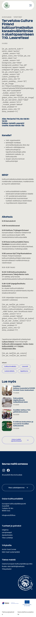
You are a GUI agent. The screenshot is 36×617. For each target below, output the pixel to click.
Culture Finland (8, 341)
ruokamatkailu (9, 371)
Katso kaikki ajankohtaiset (16, 440)
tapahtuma (24, 371)
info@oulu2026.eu (8, 515)
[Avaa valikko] (30, 5)
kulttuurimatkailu (10, 366)
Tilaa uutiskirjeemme (16, 487)
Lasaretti (25, 366)
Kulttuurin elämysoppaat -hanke (15, 344)
